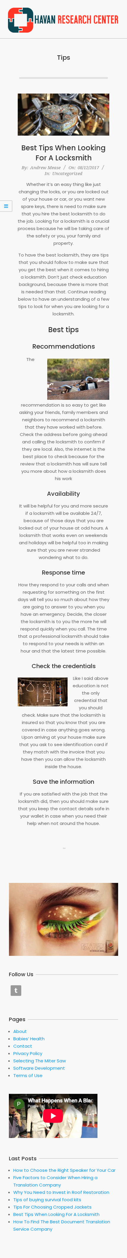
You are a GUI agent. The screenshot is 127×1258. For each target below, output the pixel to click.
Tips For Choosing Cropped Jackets (52, 1207)
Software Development (39, 1068)
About (20, 1031)
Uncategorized (67, 173)
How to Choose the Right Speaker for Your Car (64, 1170)
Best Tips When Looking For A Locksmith (63, 153)
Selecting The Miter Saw (39, 1061)
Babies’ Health (29, 1039)
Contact (22, 1046)
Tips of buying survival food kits (47, 1200)
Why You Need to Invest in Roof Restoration (61, 1192)
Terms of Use (28, 1075)
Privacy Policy (27, 1053)
